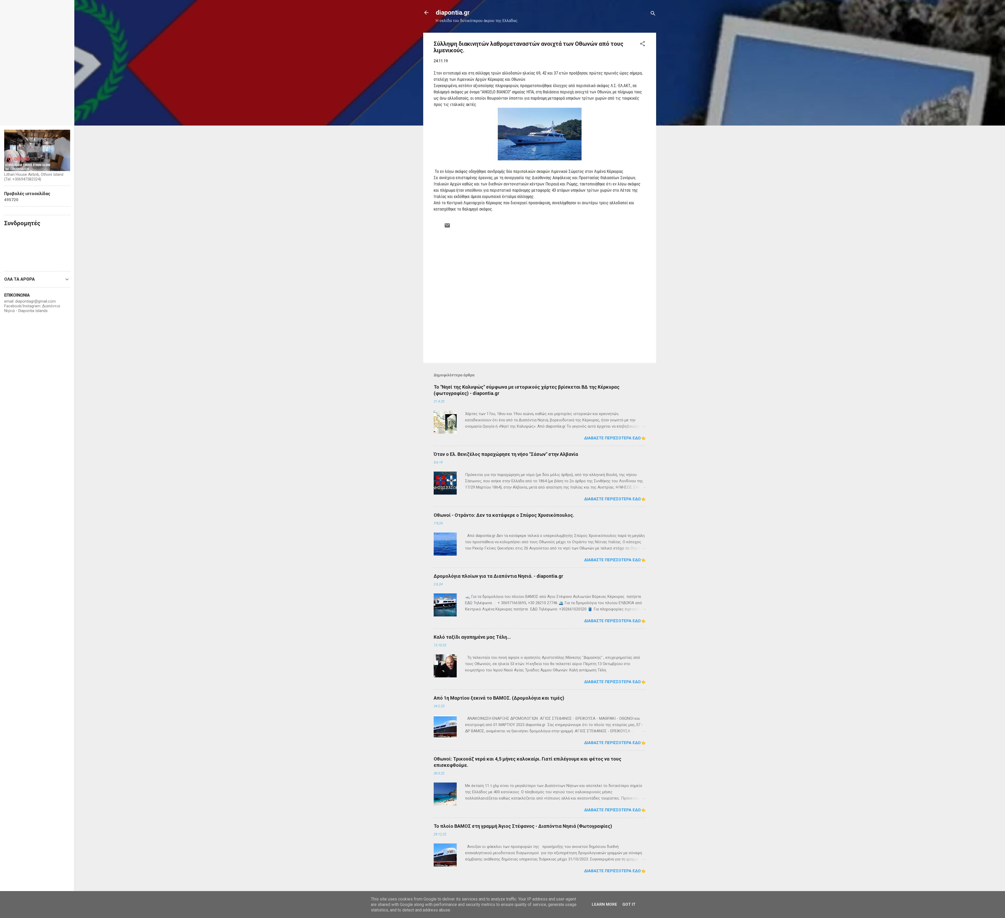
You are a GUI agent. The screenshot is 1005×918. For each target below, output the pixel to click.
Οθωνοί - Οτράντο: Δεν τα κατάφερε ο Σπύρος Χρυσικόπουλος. (504, 515)
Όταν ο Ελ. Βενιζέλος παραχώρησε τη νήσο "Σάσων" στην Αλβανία (506, 454)
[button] (642, 45)
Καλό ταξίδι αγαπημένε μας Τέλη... (472, 637)
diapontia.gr (453, 12)
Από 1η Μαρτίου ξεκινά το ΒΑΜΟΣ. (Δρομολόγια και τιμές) (499, 698)
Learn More (604, 904)
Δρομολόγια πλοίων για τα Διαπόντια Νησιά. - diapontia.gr (498, 576)
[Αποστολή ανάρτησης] (447, 227)
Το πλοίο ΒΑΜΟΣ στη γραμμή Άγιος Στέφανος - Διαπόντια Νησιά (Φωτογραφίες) (523, 826)
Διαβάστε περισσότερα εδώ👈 (615, 438)
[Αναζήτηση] (653, 14)
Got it (628, 904)
